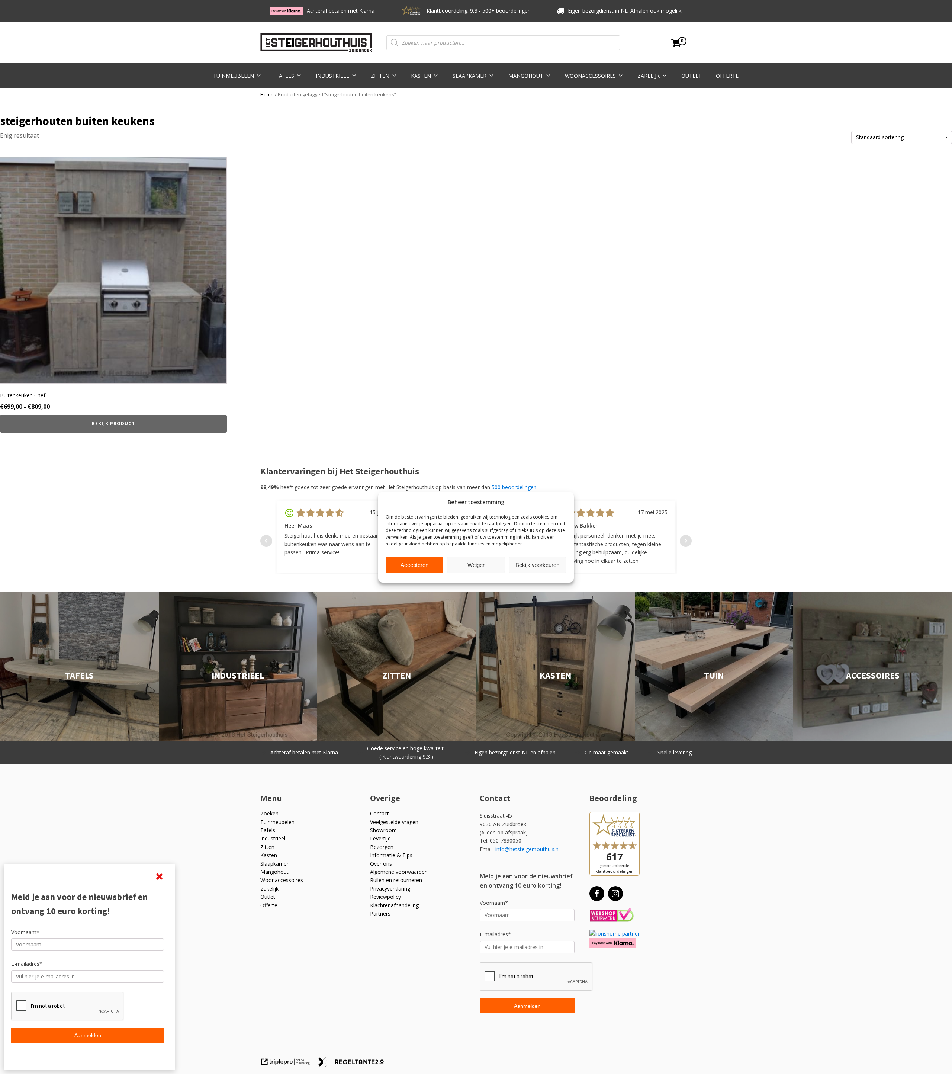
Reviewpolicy (385, 896)
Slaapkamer (469, 75)
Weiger (476, 564)
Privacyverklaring (390, 888)
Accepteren (414, 564)
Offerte (727, 75)
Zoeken (269, 813)
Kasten (421, 75)
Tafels (285, 75)
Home (267, 94)
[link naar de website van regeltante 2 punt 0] (354, 1064)
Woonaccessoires (590, 75)
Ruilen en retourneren (396, 880)
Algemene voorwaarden (399, 871)
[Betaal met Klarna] (612, 943)
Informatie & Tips (391, 855)
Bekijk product (113, 423)
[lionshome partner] (614, 933)
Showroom (383, 830)
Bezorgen (381, 846)
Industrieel (332, 75)
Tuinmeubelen (233, 75)
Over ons (381, 863)
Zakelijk (648, 75)
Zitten (380, 75)
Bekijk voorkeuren (537, 564)
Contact (379, 813)
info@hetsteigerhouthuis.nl (527, 849)
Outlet (691, 75)
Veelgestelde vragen (394, 821)
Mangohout (525, 75)
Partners (380, 913)
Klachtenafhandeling (394, 905)
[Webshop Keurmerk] (611, 915)
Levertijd (380, 838)
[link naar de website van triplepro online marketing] (289, 1064)
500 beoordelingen (514, 487)
